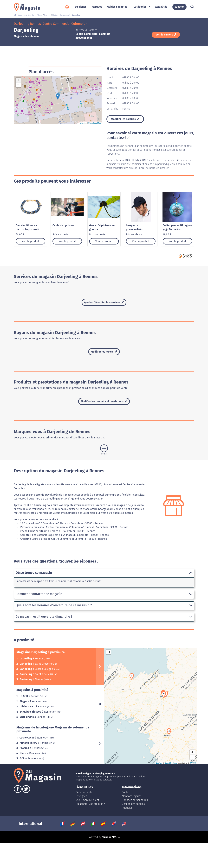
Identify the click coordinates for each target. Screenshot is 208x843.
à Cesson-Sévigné (37, 668)
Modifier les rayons (102, 351)
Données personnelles (135, 800)
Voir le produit (30, 241)
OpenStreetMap (94, 123)
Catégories (140, 6)
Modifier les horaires (123, 119)
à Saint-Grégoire (36, 663)
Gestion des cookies (133, 803)
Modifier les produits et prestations (102, 401)
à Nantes (32, 679)
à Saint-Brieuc (35, 674)
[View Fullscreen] (108, 652)
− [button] (18, 85)
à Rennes (32, 658)
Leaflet (82, 123)
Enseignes (81, 796)
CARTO (192, 763)
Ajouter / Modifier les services (102, 302)
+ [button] (18, 80)
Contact (126, 792)
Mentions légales (131, 796)
